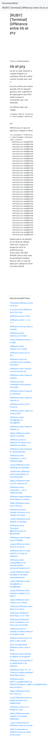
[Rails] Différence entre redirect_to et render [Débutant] (20, 716)
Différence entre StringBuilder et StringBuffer (17, 420)
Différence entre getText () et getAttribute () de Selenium (21, 663)
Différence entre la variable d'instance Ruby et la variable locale (21, 631)
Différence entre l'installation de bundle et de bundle (20, 384)
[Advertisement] (21, 48)
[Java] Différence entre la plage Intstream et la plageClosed (21, 700)
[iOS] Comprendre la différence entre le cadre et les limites (20, 732)
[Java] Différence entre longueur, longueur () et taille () (20, 593)
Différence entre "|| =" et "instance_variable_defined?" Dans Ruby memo (22, 672)
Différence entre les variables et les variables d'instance (20, 362)
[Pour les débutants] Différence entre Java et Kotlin (20, 647)
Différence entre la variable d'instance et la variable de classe (20, 512)
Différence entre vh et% (20, 316)
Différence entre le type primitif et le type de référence (20, 553)
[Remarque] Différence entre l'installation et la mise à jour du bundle (19, 622)
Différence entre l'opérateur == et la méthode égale (18, 458)
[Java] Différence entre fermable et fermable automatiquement (20, 574)
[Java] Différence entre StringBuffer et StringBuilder (20, 584)
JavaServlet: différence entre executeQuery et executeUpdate (20, 474)
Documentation (10, 3)
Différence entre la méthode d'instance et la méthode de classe (20, 442)
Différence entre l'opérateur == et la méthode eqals (18, 490)
